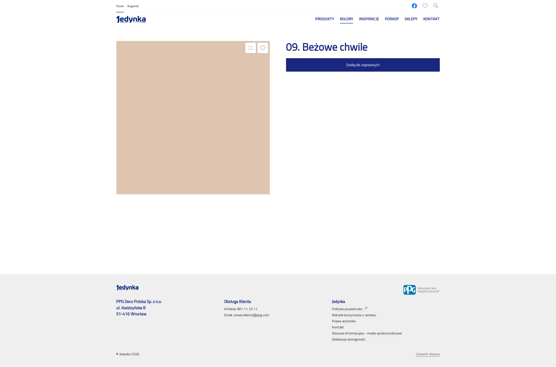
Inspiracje (369, 19)
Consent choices (428, 354)
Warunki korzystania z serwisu (354, 315)
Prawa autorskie (344, 321)
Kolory (346, 19)
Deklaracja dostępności (348, 339)
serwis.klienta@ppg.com (251, 315)
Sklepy (411, 19)
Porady (392, 19)
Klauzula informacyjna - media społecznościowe (367, 333)
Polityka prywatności (347, 308)
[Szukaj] (436, 6)
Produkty (324, 19)
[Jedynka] (131, 18)
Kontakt (431, 19)
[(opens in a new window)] (414, 5)
